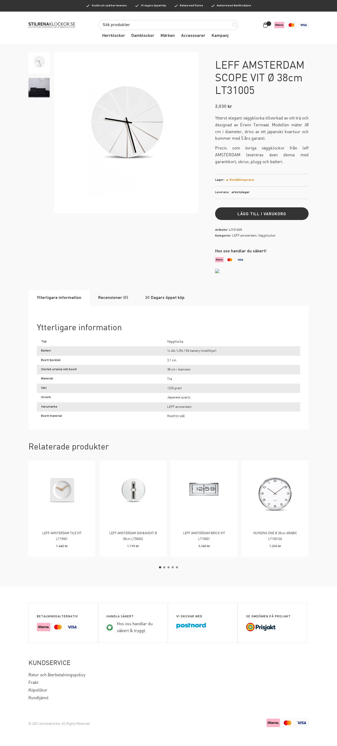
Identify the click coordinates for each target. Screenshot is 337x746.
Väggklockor (267, 235)
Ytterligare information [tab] (59, 298)
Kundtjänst (38, 698)
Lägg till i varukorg (261, 214)
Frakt (33, 682)
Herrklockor (113, 36)
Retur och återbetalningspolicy (56, 675)
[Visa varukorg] (266, 25)
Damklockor (142, 36)
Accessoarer (193, 36)
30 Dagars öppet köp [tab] (165, 298)
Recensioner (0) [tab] (113, 298)
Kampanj (220, 36)
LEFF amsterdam (244, 235)
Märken (168, 36)
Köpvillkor (37, 690)
